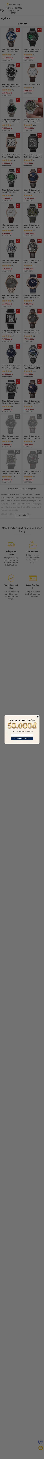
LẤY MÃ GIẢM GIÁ (21, 738)
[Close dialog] (38, 717)
